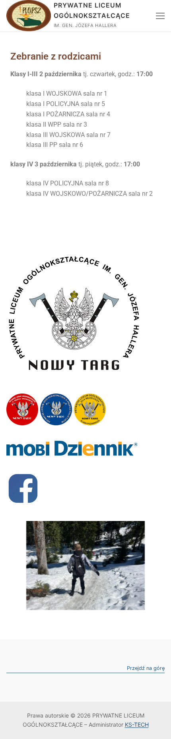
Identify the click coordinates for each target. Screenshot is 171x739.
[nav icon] (160, 16)
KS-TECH (137, 724)
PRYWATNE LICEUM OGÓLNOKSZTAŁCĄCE (92, 10)
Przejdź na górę (146, 668)
